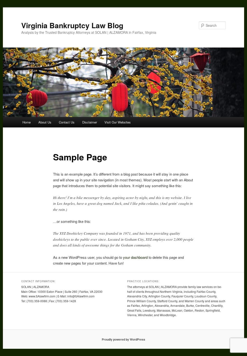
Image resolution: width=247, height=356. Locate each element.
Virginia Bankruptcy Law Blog (72, 25)
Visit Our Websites (117, 122)
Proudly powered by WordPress (123, 339)
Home (26, 122)
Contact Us (67, 122)
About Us (44, 122)
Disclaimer (89, 122)
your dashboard (135, 257)
